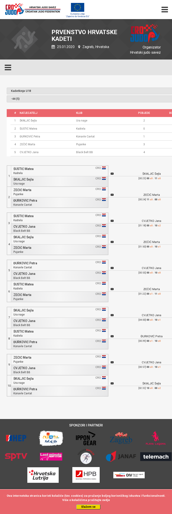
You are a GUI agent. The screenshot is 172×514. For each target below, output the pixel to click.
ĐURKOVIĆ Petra (25, 200)
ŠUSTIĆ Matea (23, 169)
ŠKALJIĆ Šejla (23, 179)
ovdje (106, 500)
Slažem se (88, 506)
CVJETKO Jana (24, 226)
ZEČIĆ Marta (22, 190)
